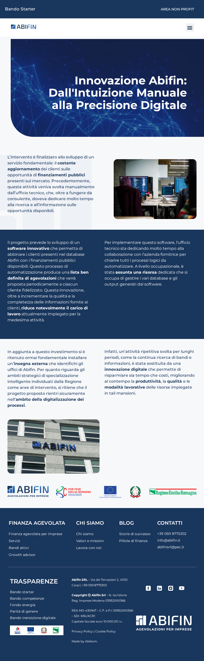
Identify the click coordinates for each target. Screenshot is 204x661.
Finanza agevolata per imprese (35, 534)
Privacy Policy (82, 631)
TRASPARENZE (34, 581)
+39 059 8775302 (171, 533)
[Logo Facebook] (148, 588)
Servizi (14, 541)
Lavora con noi (89, 548)
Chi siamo (85, 534)
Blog (126, 523)
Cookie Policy (105, 631)
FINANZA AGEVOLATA (37, 523)
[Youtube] (182, 588)
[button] (190, 27)
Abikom (91, 641)
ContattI (169, 523)
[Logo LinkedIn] (159, 588)
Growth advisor (22, 554)
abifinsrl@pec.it (170, 547)
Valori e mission (90, 541)
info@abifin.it (168, 540)
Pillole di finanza (133, 541)
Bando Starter (20, 8)
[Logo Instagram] (171, 588)
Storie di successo (135, 534)
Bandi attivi (19, 548)
